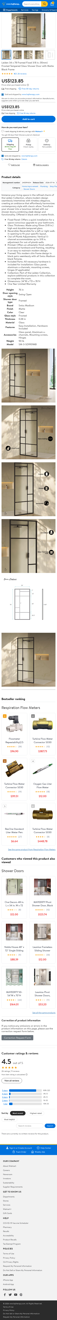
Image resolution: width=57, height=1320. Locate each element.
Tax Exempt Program (12, 1243)
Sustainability (8, 1182)
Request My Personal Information (17, 1266)
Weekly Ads (40, 1151)
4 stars (5, 1094)
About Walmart (9, 1166)
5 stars (5, 1090)
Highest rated (36, 1113)
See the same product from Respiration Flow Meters (31, 849)
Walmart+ (7, 1209)
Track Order (21, 1151)
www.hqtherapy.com (31, 94)
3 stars (5, 1097)
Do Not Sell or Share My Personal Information (22, 1270)
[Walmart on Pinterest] (21, 1295)
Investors (7, 1178)
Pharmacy (7, 1227)
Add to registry (42, 164)
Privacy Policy (9, 1257)
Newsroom (7, 1174)
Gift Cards (7, 1213)
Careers (6, 1170)
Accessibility (8, 1235)
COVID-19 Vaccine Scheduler (15, 1223)
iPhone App (8, 1280)
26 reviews (21, 74)
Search (50, 1125)
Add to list (15, 164)
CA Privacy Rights (10, 1262)
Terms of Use (8, 1253)
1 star (5, 1104)
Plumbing (44, 186)
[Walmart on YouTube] (15, 1295)
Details (24, 159)
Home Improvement (30, 186)
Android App (8, 1284)
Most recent (18, 1113)
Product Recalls (9, 1239)
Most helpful (9, 1119)
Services (24, 9)
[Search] (44, 4)
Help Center (45, 1148)
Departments (11, 9)
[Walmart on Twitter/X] (10, 1295)
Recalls (6, 1231)
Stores (6, 1200)
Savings (35, 9)
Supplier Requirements (12, 1186)
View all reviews (11, 1080)
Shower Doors (29, 189)
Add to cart (28, 119)
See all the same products (43, 1012)
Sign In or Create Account (21, 1148)
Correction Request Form (17, 1037)
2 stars (5, 1100)
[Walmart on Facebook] (4, 1295)
